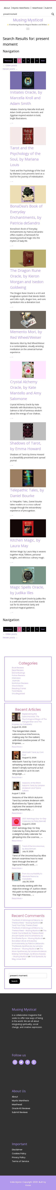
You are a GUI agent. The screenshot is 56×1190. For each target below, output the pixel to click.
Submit (48, 7)
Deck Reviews (18, 670)
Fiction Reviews (18, 675)
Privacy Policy (18, 1157)
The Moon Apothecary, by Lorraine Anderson (29, 949)
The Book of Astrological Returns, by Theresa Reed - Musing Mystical (27, 921)
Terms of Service (20, 1161)
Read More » (17, 747)
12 (37, 60)
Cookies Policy (19, 1153)
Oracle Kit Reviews (21, 1108)
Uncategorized (18, 693)
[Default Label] (33, 1062)
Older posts (10, 65)
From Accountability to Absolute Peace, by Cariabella (32, 876)
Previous (8, 60)
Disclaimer (17, 1149)
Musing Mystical (28, 20)
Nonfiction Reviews (20, 683)
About (7, 7)
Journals (16, 680)
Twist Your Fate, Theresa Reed (24, 925)
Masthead (37, 7)
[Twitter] (21, 1062)
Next (43, 60)
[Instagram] (14, 1062)
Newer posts (10, 68)
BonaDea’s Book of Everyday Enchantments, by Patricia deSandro (28, 942)
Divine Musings (18, 673)
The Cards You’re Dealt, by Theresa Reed (29, 931)
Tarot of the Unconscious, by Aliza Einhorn (33, 847)
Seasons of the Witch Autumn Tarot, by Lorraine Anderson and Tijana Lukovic (33, 787)
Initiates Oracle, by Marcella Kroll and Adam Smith (26, 98)
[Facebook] (27, 1062)
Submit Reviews (20, 1112)
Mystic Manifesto (20, 7)
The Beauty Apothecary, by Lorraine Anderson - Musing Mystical (27, 947)
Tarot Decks (17, 691)
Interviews (16, 678)
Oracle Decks (17, 686)
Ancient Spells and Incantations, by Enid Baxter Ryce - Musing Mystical (27, 937)
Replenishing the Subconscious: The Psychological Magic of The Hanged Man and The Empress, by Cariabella (29, 719)
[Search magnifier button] (53, 14)
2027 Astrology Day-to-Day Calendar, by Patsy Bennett (34, 819)
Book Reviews (18, 667)
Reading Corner (19, 688)
